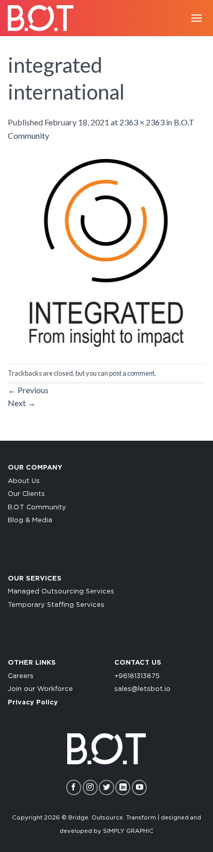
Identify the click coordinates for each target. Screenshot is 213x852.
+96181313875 (137, 676)
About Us (24, 481)
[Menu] (196, 17)
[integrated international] (106, 251)
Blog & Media (30, 520)
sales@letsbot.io (142, 689)
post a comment (132, 373)
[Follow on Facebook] (73, 787)
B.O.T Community (37, 507)
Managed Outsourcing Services (61, 591)
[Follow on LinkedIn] (122, 787)
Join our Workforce (40, 689)
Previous (28, 390)
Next (22, 403)
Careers (21, 676)
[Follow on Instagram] (90, 787)
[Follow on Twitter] (106, 787)
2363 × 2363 (141, 122)
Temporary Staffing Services (56, 605)
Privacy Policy (33, 702)
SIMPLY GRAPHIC (128, 831)
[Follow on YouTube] (139, 787)
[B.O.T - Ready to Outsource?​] (44, 18)
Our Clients (26, 494)
